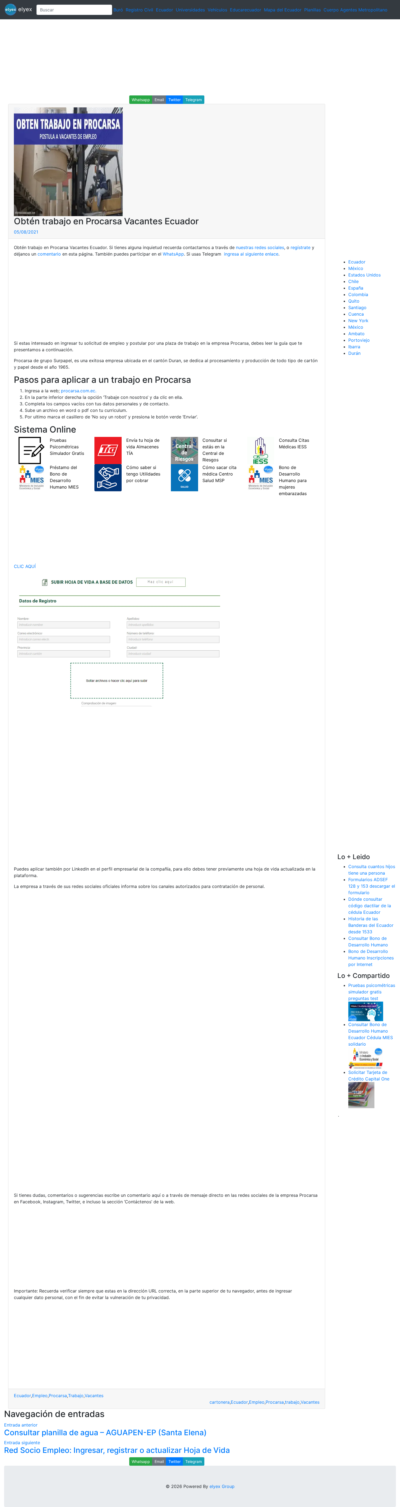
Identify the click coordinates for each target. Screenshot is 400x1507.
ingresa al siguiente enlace (250, 254)
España (355, 288)
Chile (353, 281)
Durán (354, 353)
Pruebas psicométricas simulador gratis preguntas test (371, 992)
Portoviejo (359, 340)
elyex (24, 9)
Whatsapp (141, 99)
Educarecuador (245, 10)
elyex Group (222, 1486)
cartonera (220, 1402)
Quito (353, 301)
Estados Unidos (364, 275)
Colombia (358, 294)
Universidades (190, 10)
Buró (118, 10)
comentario (48, 254)
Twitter (174, 99)
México (355, 268)
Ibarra (354, 346)
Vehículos (217, 10)
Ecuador (164, 10)
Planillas (312, 10)
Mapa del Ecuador (282, 10)
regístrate (299, 247)
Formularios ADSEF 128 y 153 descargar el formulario (371, 886)
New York (358, 320)
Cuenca (356, 314)
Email (159, 99)
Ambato (356, 333)
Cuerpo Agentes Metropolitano (355, 10)
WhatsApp (173, 254)
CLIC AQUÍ (25, 566)
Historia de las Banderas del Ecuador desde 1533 (370, 925)
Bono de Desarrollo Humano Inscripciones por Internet (371, 958)
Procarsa (58, 1395)
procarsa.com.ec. (78, 390)
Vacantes (94, 1395)
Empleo (40, 1395)
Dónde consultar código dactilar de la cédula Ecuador (369, 905)
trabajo (292, 1402)
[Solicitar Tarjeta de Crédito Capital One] (361, 1094)
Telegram (193, 99)
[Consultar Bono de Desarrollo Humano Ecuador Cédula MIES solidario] (365, 1057)
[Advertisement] (163, 57)
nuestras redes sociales (260, 247)
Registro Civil (139, 10)
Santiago (357, 307)
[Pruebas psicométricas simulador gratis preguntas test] (365, 1011)
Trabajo (76, 1395)
